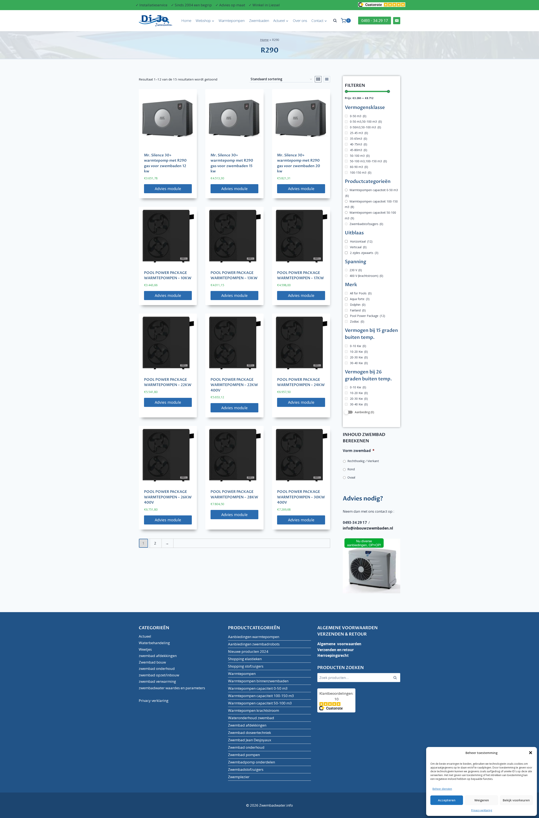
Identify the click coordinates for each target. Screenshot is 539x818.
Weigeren (481, 800)
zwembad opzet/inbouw (159, 675)
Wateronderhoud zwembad (251, 717)
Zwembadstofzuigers (366, 224)
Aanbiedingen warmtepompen (253, 636)
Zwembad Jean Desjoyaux (249, 740)
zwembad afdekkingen (158, 655)
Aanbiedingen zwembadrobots (254, 644)
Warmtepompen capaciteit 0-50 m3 (371, 193)
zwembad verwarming (157, 681)
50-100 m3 (360, 156)
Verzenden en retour (335, 649)
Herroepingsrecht (333, 655)
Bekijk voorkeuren (516, 800)
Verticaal (358, 247)
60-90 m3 (359, 167)
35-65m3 (358, 139)
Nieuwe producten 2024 (248, 651)
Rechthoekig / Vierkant (363, 461)
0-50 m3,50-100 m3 (366, 121)
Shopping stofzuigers (245, 666)
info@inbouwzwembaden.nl (368, 528)
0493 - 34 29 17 (374, 20)
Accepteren (446, 800)
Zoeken (396, 677)
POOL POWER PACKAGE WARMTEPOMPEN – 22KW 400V (234, 385)
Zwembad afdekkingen (247, 725)
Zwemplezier (238, 776)
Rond (351, 469)
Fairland (358, 310)
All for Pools (361, 293)
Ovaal (351, 477)
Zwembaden (259, 20)
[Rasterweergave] (318, 79)
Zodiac (357, 321)
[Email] (396, 20)
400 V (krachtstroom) (366, 276)
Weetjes (145, 649)
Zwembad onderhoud (246, 747)
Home (186, 20)
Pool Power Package (367, 316)
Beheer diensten (442, 789)
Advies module (168, 188)
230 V (356, 270)
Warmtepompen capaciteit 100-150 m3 (371, 204)
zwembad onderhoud (157, 668)
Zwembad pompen (244, 754)
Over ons (300, 20)
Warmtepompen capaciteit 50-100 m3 (260, 703)
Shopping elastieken (245, 658)
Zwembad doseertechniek (249, 732)
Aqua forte (360, 299)
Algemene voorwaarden (339, 643)
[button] (530, 753)
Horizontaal (361, 241)
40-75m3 (358, 144)
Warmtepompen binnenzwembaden (258, 681)
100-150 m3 (360, 172)
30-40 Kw (359, 363)
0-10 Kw (358, 346)
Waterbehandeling (154, 642)
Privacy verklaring (481, 810)
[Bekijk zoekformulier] (335, 20)
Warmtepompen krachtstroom (253, 710)
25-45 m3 (359, 133)
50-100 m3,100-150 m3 (368, 161)
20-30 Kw (359, 357)
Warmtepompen (232, 20)
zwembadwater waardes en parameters (172, 687)
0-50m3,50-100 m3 (365, 127)
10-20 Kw (359, 352)
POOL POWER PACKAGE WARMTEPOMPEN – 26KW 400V (168, 497)
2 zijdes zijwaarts (364, 253)
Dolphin (358, 305)
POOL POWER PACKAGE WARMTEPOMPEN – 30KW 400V (301, 497)
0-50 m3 (358, 116)
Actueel (145, 636)
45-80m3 (358, 150)
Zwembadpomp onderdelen (251, 762)
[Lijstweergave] (326, 79)
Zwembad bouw (152, 662)
